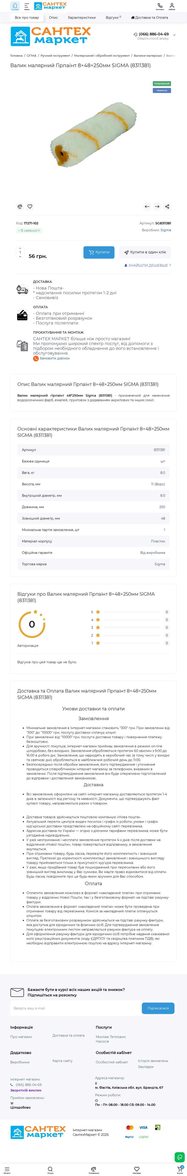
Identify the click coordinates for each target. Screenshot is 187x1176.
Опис (53, 18)
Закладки (146, 1067)
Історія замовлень (153, 1061)
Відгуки (113, 17)
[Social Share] (167, 206)
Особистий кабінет (112, 1062)
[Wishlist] (30, 206)
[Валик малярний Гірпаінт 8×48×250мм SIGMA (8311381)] (93, 135)
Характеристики (82, 18)
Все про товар (27, 18)
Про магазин (21, 1037)
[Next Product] (157, 206)
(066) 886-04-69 (153, 34)
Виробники (20, 1062)
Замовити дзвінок (54, 358)
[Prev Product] (147, 206)
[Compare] (20, 206)
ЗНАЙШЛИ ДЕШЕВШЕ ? (149, 265)
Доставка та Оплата (151, 18)
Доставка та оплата (68, 1035)
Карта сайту (62, 1061)
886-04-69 (29, 1085)
